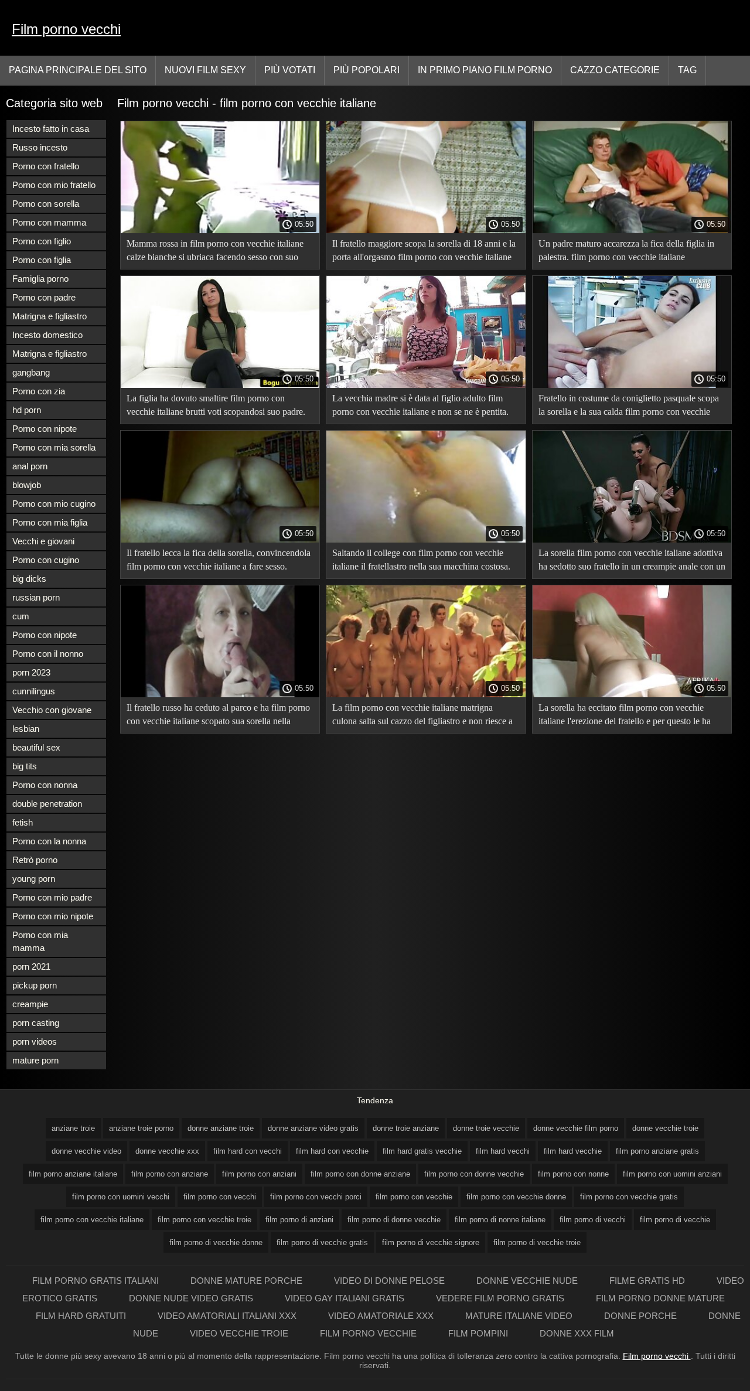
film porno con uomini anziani (672, 1174)
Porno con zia (38, 391)
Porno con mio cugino (54, 504)
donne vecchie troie (665, 1128)
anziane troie (73, 1128)
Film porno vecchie (369, 1333)
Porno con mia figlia (49, 522)
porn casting (35, 1023)
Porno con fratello (45, 166)
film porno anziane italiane (73, 1174)
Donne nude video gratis (192, 1298)
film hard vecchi (503, 1151)
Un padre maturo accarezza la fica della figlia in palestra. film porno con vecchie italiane (626, 250)
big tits (24, 766)
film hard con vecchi (247, 1151)
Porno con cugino (45, 560)
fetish (22, 822)
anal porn (29, 466)
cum (20, 616)
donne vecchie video (86, 1151)
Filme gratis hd (648, 1281)
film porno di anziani (299, 1219)
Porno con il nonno (47, 654)
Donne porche (641, 1316)
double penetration (47, 804)
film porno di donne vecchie (394, 1219)
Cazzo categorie (615, 70)
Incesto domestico (47, 335)
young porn (33, 879)
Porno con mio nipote (52, 916)
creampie (30, 1004)
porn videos (34, 1041)
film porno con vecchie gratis (629, 1196)
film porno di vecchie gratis (322, 1242)
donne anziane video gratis (313, 1128)
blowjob (26, 485)
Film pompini (479, 1333)
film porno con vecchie (414, 1196)
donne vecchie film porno (575, 1128)
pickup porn (34, 985)
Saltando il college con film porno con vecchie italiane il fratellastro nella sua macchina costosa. (421, 559)
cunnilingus (33, 691)
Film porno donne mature (660, 1298)
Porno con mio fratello (54, 185)
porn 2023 (31, 672)
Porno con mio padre (52, 897)
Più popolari (366, 70)
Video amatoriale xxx (382, 1316)
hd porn (26, 410)
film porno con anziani (259, 1174)
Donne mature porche (247, 1281)
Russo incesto (39, 147)
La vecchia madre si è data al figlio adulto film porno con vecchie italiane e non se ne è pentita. (420, 405)
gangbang (31, 372)
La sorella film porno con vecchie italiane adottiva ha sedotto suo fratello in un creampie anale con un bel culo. (631, 561)
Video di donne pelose (390, 1281)
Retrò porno (34, 860)
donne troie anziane (406, 1128)
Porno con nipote (44, 429)
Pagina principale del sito (77, 70)
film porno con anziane (169, 1174)
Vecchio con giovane (51, 710)
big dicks (29, 579)
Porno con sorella (45, 204)
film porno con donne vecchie (474, 1174)
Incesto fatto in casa (50, 129)
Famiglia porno (40, 279)
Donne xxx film (577, 1333)
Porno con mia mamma (40, 941)
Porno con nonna (44, 785)
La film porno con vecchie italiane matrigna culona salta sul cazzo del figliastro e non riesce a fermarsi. (422, 716)
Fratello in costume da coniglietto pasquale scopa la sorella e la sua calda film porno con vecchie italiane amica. (628, 407)
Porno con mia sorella (54, 447)
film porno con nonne (573, 1174)
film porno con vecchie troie (204, 1219)
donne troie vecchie (486, 1128)
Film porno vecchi (66, 29)
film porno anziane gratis (657, 1151)
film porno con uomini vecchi (120, 1196)
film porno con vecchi (219, 1196)
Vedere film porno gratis (501, 1298)
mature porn (35, 1060)
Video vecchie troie (240, 1333)
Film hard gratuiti (82, 1316)
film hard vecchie (573, 1151)
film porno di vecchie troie (537, 1242)
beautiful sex (36, 747)
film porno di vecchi (593, 1219)
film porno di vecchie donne (215, 1242)
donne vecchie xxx (167, 1151)
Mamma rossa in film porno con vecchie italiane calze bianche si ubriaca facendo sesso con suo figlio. (215, 252)
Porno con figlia (41, 260)
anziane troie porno (141, 1128)
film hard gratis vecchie (422, 1151)
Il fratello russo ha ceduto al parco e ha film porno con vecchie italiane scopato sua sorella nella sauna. (218, 716)
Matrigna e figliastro (49, 316)
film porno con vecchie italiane (92, 1219)
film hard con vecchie (332, 1151)
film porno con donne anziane (360, 1174)
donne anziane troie (221, 1128)
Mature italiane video (520, 1316)
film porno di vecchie (675, 1219)
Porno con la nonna (49, 841)
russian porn (36, 597)
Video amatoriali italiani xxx (228, 1316)
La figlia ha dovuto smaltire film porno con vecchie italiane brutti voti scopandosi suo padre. (216, 405)
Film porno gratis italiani (96, 1281)
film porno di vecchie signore (430, 1242)
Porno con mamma (49, 222)
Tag (687, 70)
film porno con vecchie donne (516, 1196)
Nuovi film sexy (205, 70)
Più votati (289, 70)
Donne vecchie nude (528, 1281)
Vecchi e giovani (43, 541)
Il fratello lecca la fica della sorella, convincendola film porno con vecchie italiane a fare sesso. (219, 559)
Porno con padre (44, 297)
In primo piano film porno (485, 70)
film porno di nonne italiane (500, 1219)
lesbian (25, 729)
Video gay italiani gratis (346, 1298)
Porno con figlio (41, 241)
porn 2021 (31, 966)
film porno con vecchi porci (316, 1196)
